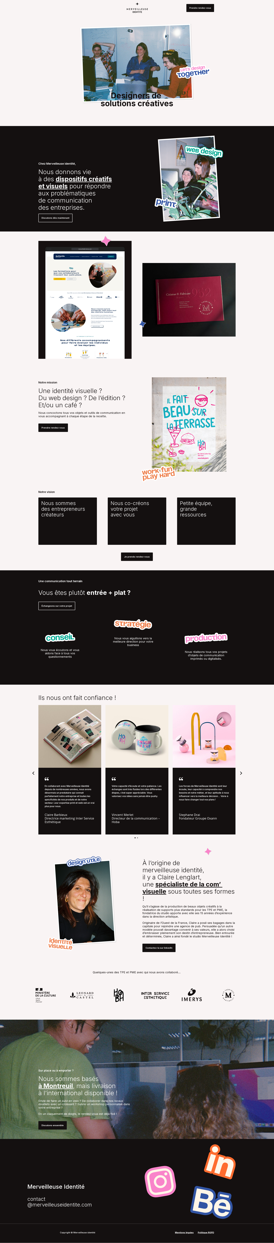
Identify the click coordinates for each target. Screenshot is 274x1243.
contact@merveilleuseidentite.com (59, 1202)
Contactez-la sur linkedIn (159, 948)
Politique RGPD (206, 1232)
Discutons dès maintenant (55, 218)
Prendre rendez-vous (200, 8)
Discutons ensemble (53, 1125)
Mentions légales (184, 1232)
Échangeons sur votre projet (57, 606)
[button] (135, 837)
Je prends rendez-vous (137, 556)
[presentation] (33, 772)
